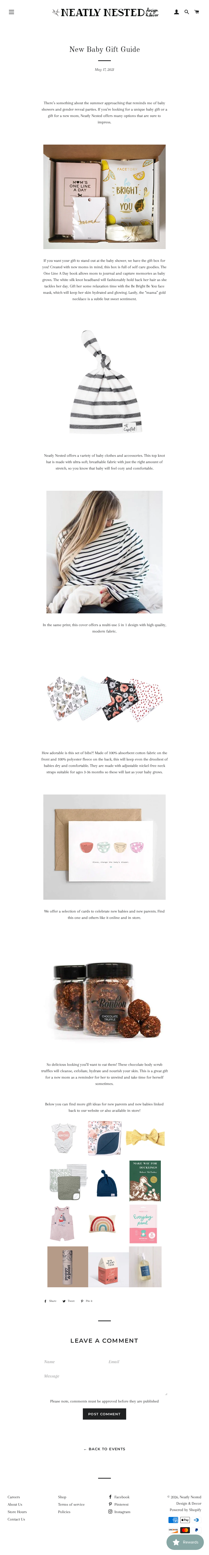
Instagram (121, 1512)
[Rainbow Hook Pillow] (102, 1243)
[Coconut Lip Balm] (67, 1286)
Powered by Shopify (185, 1509)
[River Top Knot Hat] (109, 1200)
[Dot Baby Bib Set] (104, 740)
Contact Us (16, 1519)
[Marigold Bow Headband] (145, 1157)
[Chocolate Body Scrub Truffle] (104, 1051)
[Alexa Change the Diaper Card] (104, 898)
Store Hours (17, 1512)
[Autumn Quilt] (104, 1157)
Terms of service (71, 1504)
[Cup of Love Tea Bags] (108, 1286)
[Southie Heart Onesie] (63, 1157)
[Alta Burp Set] (68, 1200)
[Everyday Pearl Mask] (143, 1243)
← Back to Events (104, 1449)
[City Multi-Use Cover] (104, 612)
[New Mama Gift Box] (104, 247)
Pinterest (120, 1504)
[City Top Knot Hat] (104, 442)
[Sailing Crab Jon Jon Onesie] (63, 1243)
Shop (62, 1497)
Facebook (121, 1497)
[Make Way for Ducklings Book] (145, 1200)
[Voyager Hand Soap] (145, 1286)
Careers (14, 1497)
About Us (15, 1504)
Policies (64, 1512)
